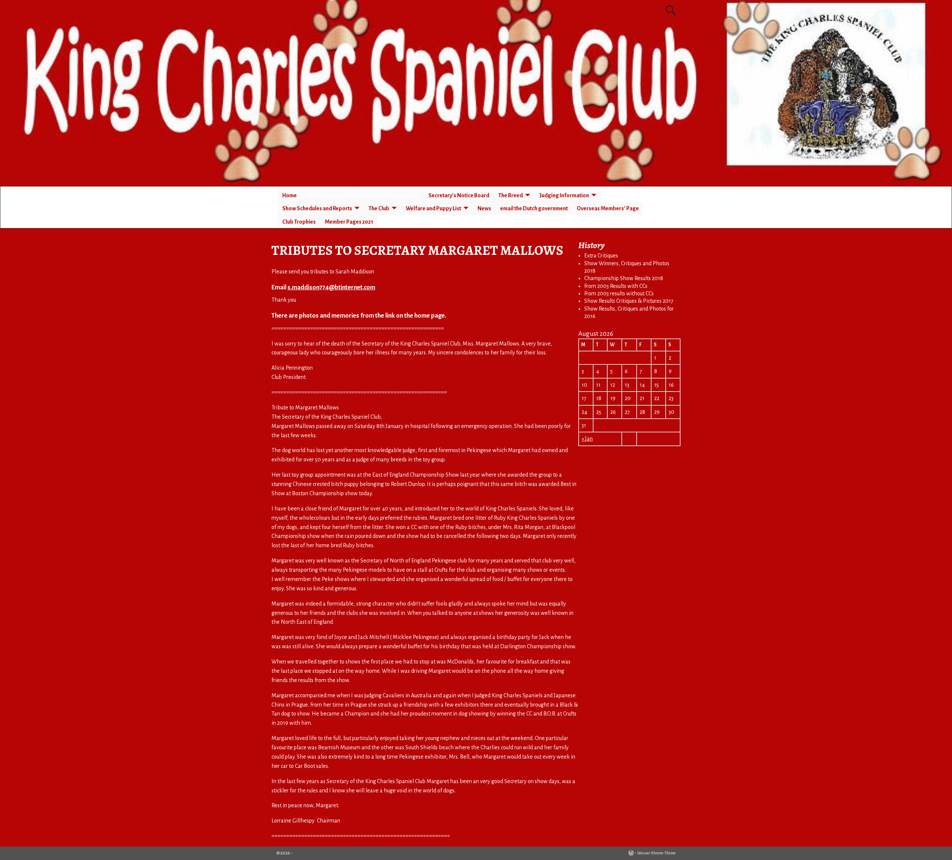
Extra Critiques (601, 256)
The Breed (510, 195)
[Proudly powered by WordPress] (631, 853)
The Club (379, 208)
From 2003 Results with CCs (615, 286)
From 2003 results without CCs (619, 293)
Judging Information (564, 195)
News (484, 208)
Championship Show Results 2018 (623, 278)
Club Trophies (299, 222)
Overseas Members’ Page (608, 208)
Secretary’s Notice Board (458, 195)
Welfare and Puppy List (433, 208)
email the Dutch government (534, 208)
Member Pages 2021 (349, 222)
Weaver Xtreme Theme (656, 853)
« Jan (587, 439)
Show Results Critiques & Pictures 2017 (628, 301)
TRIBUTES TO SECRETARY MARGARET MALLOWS (362, 195)
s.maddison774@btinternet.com (331, 287)
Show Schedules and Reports (317, 208)
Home (289, 195)
